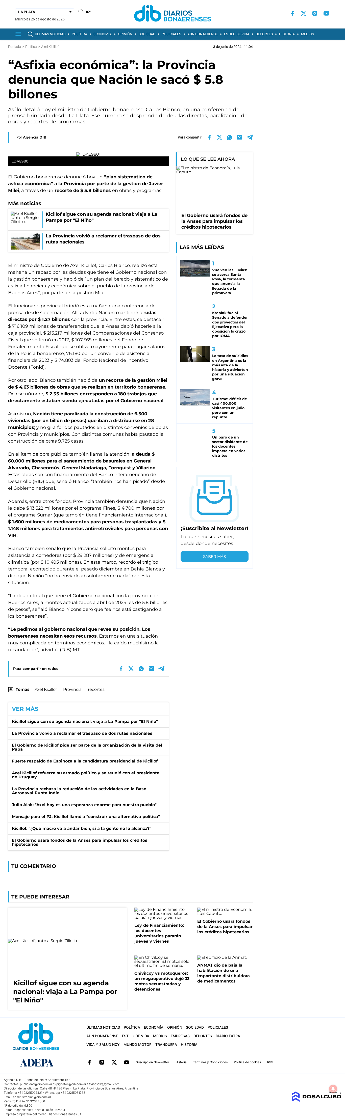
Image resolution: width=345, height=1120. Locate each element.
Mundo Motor (138, 1044)
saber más (214, 556)
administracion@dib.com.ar (32, 1097)
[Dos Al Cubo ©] (316, 1100)
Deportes (264, 34)
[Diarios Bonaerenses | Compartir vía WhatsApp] (230, 137)
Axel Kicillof (46, 689)
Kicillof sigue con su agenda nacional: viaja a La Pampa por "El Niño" (85, 721)
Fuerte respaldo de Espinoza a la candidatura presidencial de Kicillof (85, 761)
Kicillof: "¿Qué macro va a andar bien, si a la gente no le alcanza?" (81, 828)
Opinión (125, 34)
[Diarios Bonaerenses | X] (304, 13)
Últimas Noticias (50, 34)
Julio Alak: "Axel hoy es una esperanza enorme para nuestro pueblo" (84, 804)
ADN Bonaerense (202, 34)
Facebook (89, 1062)
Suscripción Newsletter (152, 1062)
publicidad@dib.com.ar (36, 1084)
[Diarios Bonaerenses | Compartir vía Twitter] (219, 137)
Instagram (102, 1062)
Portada (14, 47)
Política (79, 34)
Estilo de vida (236, 34)
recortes (96, 689)
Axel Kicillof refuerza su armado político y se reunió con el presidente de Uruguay (85, 775)
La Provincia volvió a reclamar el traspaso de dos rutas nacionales (82, 733)
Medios (307, 34)
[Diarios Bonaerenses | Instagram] (315, 13)
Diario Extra (228, 1036)
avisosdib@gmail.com (104, 1084)
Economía (102, 34)
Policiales (171, 34)
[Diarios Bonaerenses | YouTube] (326, 13)
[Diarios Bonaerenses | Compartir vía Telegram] (250, 137)
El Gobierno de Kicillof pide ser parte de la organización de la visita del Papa (87, 747)
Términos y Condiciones (210, 1062)
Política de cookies (247, 1062)
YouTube (127, 1062)
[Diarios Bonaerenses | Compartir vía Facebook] (209, 137)
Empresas (180, 1036)
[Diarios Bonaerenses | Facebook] (292, 13)
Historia (287, 34)
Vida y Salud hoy (103, 1044)
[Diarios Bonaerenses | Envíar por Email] (240, 137)
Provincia (72, 689)
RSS (270, 1062)
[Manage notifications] (333, 1089)
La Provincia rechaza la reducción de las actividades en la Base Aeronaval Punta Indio (79, 790)
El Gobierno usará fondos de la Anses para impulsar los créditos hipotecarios (79, 842)
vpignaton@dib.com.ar (70, 1084)
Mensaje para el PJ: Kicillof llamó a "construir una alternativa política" (86, 816)
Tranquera (166, 1044)
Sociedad (147, 34)
